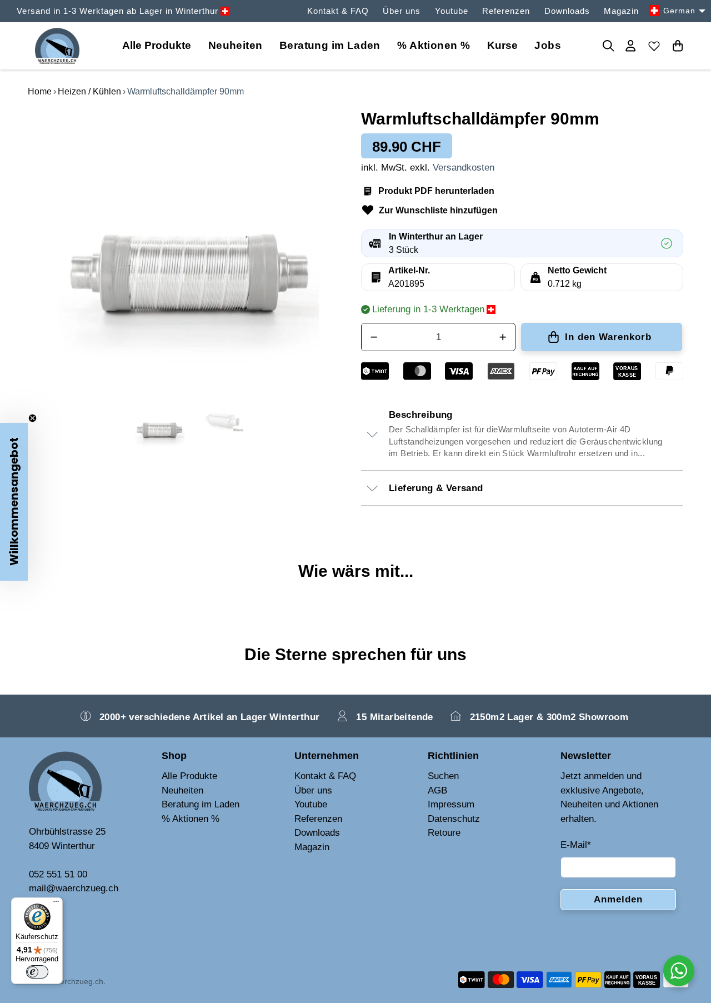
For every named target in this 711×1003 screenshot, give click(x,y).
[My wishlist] (654, 45)
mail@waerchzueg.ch (73, 888)
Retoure (444, 832)
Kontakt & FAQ (338, 11)
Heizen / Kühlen (89, 91)
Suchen (443, 776)
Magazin (621, 11)
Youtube (451, 11)
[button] (14, 502)
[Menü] (56, 904)
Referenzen (506, 11)
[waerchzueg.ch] (57, 46)
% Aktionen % (433, 45)
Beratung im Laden (329, 45)
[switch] (37, 972)
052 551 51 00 (58, 874)
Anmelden (618, 899)
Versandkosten (463, 167)
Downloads (567, 11)
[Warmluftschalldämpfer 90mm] (189, 248)
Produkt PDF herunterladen (436, 191)
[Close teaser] (32, 418)
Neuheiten (235, 45)
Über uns (401, 11)
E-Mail (575, 845)
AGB (437, 790)
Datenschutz (454, 819)
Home (40, 91)
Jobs (547, 45)
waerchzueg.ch (76, 981)
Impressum (451, 804)
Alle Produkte (189, 776)
